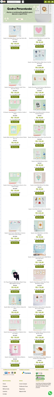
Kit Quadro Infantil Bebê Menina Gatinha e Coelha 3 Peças (15, 112)
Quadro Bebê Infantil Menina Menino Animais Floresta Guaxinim (39, 112)
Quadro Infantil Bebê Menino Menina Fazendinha (39, 209)
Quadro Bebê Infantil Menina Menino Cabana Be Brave (15, 307)
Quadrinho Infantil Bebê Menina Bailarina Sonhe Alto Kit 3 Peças (39, 332)
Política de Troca (23, 386)
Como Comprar (23, 384)
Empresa (5, 386)
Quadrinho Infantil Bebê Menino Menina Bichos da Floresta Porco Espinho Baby (39, 357)
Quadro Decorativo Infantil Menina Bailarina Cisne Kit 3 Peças (15, 332)
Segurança (22, 389)
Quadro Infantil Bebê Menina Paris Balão (39, 185)
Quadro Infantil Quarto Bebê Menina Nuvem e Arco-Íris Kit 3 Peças (15, 185)
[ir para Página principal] (3, 1)
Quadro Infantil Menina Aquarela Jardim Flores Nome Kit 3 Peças (15, 87)
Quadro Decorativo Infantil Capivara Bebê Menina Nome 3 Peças (39, 87)
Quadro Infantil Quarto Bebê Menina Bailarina (15, 357)
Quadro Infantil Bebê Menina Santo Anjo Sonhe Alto (39, 137)
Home (4, 384)
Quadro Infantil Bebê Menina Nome (39, 161)
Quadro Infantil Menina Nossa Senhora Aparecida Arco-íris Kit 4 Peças (39, 307)
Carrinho (5, 391)
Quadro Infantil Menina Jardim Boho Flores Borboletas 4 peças (39, 282)
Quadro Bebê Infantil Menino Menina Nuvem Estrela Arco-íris (15, 137)
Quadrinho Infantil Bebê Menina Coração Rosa (39, 38)
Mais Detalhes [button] (15, 48)
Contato (5, 394)
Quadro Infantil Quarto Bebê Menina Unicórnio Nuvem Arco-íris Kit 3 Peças (15, 233)
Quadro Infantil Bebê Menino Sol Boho (39, 233)
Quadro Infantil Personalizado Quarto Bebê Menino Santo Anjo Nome (39, 257)
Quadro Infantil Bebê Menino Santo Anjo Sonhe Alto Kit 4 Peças (15, 38)
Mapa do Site (22, 391)
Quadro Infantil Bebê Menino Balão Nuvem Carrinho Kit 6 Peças (39, 62)
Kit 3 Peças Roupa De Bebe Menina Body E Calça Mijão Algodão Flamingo (15, 282)
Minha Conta (6, 389)
